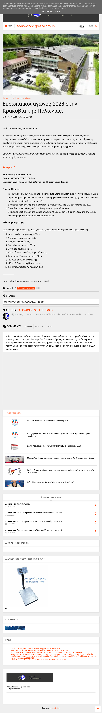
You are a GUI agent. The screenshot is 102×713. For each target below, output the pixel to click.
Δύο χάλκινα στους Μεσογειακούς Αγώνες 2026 (47, 421)
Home (5, 98)
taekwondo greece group (36, 26)
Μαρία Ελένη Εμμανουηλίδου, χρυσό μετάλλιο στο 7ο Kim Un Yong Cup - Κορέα (60, 458)
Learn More (47, 12)
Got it (58, 12)
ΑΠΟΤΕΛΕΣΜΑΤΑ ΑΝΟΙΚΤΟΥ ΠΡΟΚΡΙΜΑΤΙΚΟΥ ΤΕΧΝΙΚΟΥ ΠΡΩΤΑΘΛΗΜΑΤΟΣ (38, 660)
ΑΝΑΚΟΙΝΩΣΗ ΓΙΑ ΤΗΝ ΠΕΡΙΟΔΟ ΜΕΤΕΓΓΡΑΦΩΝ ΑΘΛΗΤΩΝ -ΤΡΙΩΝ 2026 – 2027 (39, 651)
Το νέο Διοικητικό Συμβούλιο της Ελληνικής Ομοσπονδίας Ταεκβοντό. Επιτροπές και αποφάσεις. (47, 652)
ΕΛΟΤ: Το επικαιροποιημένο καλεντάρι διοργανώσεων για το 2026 (35, 649)
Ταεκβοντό (9, 167)
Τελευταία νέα (13, 413)
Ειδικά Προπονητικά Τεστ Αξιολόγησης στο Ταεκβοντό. (50, 482)
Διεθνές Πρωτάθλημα (22, 98)
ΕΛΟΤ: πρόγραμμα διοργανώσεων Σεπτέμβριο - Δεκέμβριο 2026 (54, 446)
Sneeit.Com (56, 708)
